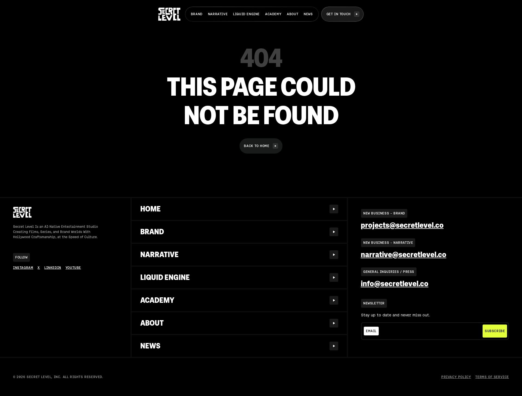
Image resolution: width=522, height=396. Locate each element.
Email (371, 331)
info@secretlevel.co (394, 283)
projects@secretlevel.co (402, 225)
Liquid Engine (246, 14)
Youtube (73, 268)
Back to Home (256, 146)
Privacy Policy (456, 377)
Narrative (218, 14)
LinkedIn (52, 268)
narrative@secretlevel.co (403, 254)
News (308, 14)
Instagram (23, 268)
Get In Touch (339, 14)
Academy (273, 14)
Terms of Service (492, 377)
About (292, 14)
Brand (197, 14)
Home (150, 208)
